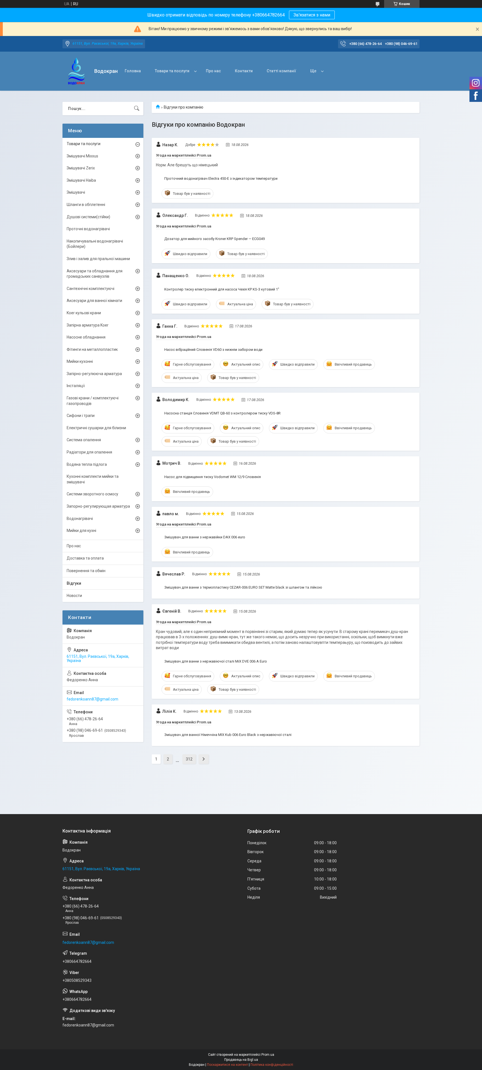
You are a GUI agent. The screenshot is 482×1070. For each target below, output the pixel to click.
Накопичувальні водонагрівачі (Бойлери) (95, 244)
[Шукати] (136, 108)
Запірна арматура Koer (88, 325)
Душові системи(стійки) (88, 217)
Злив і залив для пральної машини (98, 258)
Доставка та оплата (85, 558)
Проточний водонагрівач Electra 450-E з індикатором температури (221, 178)
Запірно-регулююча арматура (94, 373)
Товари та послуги (172, 71)
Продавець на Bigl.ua (241, 1060)
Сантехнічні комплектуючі (90, 288)
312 (189, 759)
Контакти (244, 71)
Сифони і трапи (81, 415)
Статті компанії (281, 71)
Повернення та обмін (86, 570)
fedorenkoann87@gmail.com (92, 699)
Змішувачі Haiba (81, 180)
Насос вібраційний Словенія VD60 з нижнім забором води (213, 349)
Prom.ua (267, 1055)
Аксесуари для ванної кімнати (94, 300)
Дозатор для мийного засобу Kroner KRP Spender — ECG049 (214, 239)
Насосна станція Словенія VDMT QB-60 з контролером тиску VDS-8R (222, 413)
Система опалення (84, 440)
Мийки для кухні (81, 530)
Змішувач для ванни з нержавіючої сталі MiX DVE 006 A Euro (215, 661)
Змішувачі (76, 192)
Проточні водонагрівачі (88, 229)
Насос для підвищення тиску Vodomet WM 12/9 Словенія (212, 477)
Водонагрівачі (80, 518)
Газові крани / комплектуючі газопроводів (93, 401)
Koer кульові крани (84, 313)
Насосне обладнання (86, 337)
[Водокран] (76, 71)
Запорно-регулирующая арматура (98, 506)
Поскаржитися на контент (227, 1065)
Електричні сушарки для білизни (96, 428)
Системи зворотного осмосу (92, 494)
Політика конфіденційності (271, 1065)
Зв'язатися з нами (311, 15)
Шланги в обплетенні (86, 204)
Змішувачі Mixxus (82, 156)
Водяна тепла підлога (87, 464)
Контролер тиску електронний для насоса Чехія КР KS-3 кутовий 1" (221, 289)
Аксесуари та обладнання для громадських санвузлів (94, 274)
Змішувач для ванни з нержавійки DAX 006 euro (204, 537)
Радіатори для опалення (89, 452)
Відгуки (74, 583)
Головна (133, 71)
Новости (74, 595)
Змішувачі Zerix (81, 168)
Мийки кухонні (80, 361)
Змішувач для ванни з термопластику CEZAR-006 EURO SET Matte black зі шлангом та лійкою (243, 587)
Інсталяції (76, 385)
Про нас (213, 71)
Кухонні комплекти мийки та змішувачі (93, 479)
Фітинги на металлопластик (92, 349)
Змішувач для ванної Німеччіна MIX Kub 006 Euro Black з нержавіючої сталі (227, 735)
